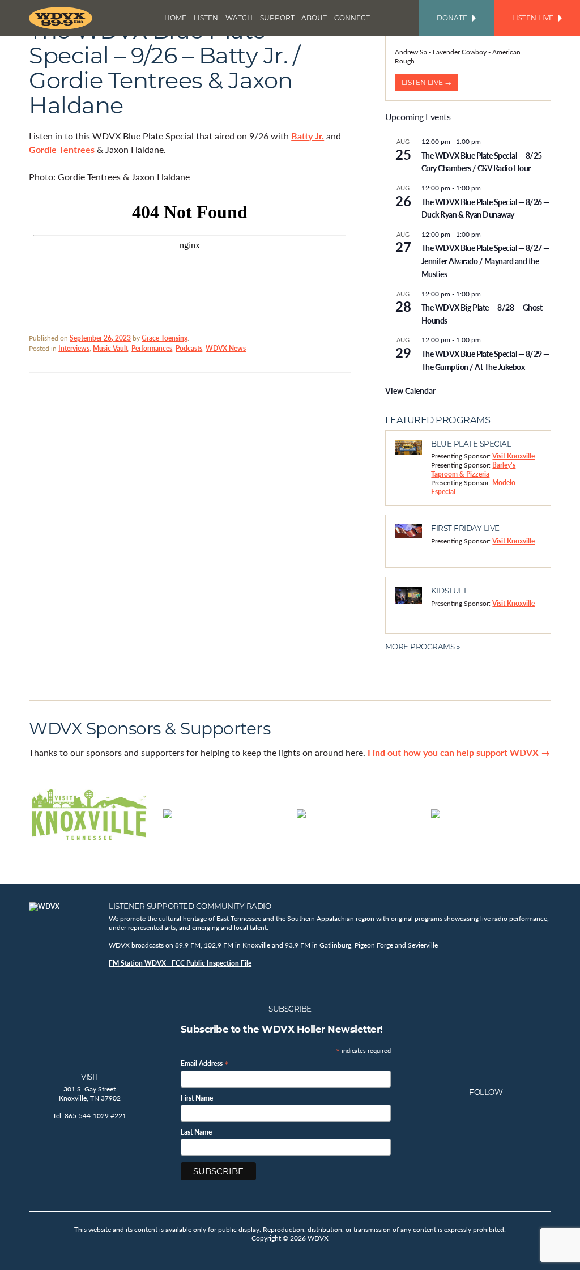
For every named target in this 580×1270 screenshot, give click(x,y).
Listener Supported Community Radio (190, 906)
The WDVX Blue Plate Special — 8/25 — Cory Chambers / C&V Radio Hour (485, 162)
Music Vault (110, 348)
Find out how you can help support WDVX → (459, 752)
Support (277, 18)
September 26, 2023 (100, 338)
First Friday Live (465, 528)
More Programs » (422, 646)
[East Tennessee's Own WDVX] (63, 18)
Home (175, 18)
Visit (90, 1076)
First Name (197, 1098)
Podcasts (189, 348)
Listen (206, 18)
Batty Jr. (307, 135)
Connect (352, 18)
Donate (452, 18)
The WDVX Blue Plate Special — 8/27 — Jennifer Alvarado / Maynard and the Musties (485, 260)
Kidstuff (449, 590)
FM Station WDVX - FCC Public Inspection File (180, 963)
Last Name (196, 1132)
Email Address (205, 1062)
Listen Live (532, 18)
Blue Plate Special (471, 443)
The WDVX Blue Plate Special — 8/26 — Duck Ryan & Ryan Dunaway (485, 208)
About (314, 18)
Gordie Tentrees (62, 149)
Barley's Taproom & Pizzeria (473, 469)
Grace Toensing (164, 338)
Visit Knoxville (513, 456)
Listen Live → (426, 82)
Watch (239, 18)
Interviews (73, 348)
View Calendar (410, 390)
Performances (151, 348)
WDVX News (226, 348)
